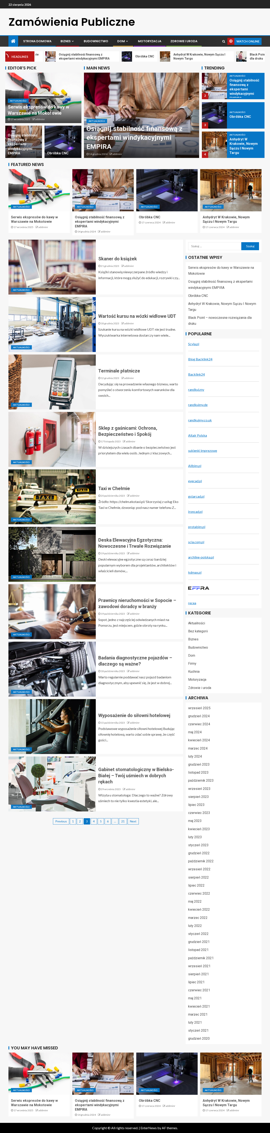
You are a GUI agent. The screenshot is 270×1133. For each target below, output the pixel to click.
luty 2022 (195, 926)
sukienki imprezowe (202, 450)
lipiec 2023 (196, 805)
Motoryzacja (149, 41)
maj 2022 (195, 901)
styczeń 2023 (198, 845)
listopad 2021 (198, 950)
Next (133, 821)
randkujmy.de (198, 405)
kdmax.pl (194, 572)
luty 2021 (195, 1022)
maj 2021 (195, 998)
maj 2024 (195, 732)
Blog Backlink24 (200, 359)
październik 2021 (201, 958)
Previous (61, 821)
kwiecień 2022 (199, 909)
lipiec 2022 (196, 885)
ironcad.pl (195, 511)
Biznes (66, 41)
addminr (40, 119)
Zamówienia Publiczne (71, 22)
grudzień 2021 (199, 942)
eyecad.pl (195, 481)
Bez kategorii (198, 631)
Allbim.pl (194, 466)
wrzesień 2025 (199, 708)
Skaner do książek (117, 258)
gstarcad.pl (196, 496)
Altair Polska (197, 435)
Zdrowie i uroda (183, 41)
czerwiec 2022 (199, 893)
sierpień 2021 (198, 974)
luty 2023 (195, 837)
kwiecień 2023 (199, 829)
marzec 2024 (198, 748)
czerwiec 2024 (199, 724)
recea (192, 603)
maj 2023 (195, 821)
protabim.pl (196, 527)
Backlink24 (196, 374)
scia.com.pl (196, 542)
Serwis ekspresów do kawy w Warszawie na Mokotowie (34, 219)
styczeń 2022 (198, 934)
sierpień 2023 (198, 797)
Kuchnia (194, 672)
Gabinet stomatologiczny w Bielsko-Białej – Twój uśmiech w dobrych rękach (136, 776)
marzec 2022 (198, 918)
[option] (141, 115)
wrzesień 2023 (199, 789)
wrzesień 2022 (199, 869)
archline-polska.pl (201, 557)
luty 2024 (195, 756)
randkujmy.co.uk (200, 420)
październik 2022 (201, 861)
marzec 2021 (198, 1014)
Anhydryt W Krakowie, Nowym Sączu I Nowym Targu (226, 219)
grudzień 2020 (199, 1039)
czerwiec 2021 (199, 990)
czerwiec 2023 (199, 813)
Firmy (192, 664)
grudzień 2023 (199, 764)
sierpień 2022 (198, 877)
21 (123, 821)
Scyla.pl (193, 344)
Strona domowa (37, 41)
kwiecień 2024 (199, 740)
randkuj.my (196, 389)
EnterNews (148, 1128)
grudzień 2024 (199, 716)
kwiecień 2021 (199, 1006)
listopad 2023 (198, 772)
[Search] (223, 41)
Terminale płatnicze (119, 371)
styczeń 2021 (198, 1030)
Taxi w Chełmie (114, 488)
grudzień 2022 (199, 853)
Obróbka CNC (58, 153)
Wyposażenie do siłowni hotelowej (134, 715)
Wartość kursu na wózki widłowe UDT (137, 316)
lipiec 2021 (196, 982)
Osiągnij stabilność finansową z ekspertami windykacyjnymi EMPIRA (23, 144)
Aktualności (18, 100)
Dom (121, 41)
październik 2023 (201, 780)
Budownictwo (96, 41)
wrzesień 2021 (199, 966)
